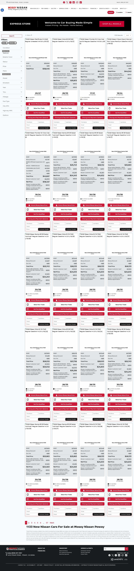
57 (47, 522)
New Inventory (63, 551)
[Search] (126, 549)
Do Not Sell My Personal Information (67, 565)
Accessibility (31, 565)
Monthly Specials (64, 554)
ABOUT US (41, 548)
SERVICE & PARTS (87, 548)
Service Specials (85, 552)
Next (52, 522)
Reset (11, 36)
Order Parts (84, 554)
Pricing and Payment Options (38, 117)
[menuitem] (12, 51)
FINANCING (41, 551)
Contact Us (22, 565)
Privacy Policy (49, 565)
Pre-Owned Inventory (65, 552)
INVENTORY (63, 548)
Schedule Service (86, 551)
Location (120, 12)
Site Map (40, 565)
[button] (2, 10)
